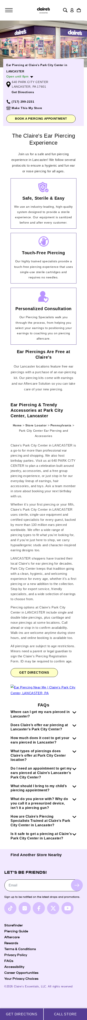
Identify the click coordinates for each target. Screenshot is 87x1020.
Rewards (11, 942)
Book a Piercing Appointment (41, 118)
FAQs (8, 960)
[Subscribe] (77, 885)
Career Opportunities (21, 972)
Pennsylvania (61, 425)
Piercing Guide (16, 931)
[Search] (65, 10)
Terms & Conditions (20, 948)
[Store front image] (43, 44)
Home (17, 425)
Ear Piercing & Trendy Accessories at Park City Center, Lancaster (37, 410)
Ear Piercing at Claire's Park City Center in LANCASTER (36, 68)
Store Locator (36, 425)
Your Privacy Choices (21, 978)
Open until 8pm (17, 76)
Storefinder (13, 925)
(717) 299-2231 (23, 101)
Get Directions (23, 92)
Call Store (65, 1014)
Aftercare (12, 936)
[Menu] (9, 10)
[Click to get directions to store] (43, 693)
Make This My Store (27, 108)
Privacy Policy (15, 954)
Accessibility (14, 966)
